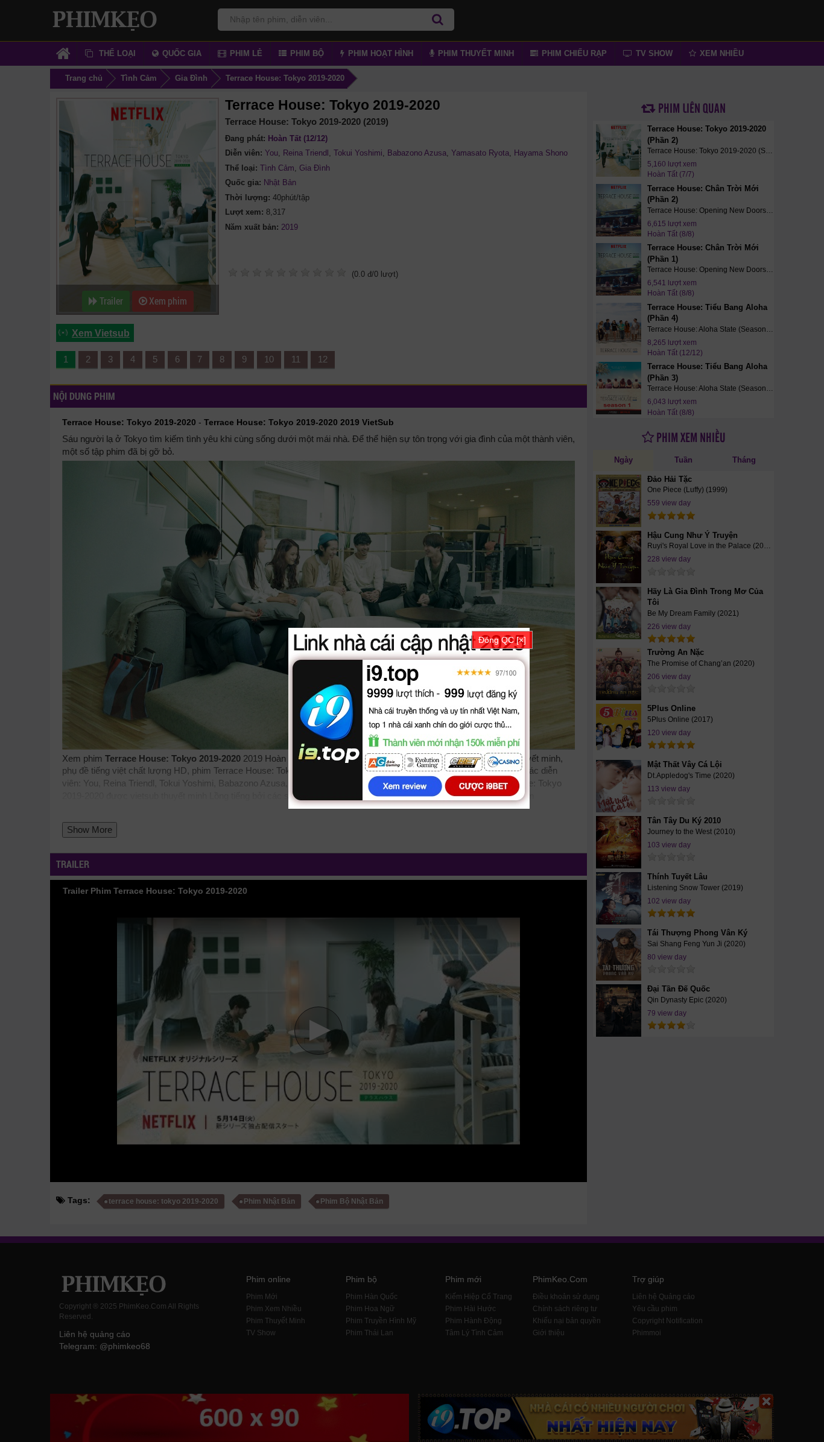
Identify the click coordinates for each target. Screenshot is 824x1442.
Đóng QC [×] (502, 640)
